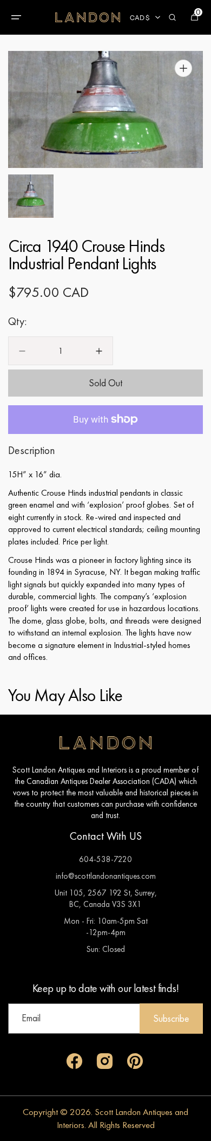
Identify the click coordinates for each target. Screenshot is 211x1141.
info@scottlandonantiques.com (106, 876)
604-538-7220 (105, 859)
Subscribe (171, 1018)
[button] (16, 17)
